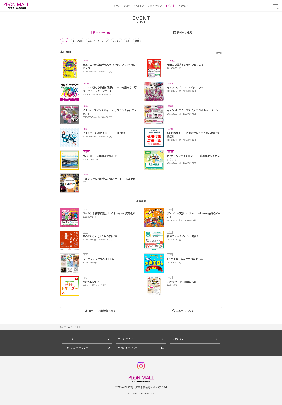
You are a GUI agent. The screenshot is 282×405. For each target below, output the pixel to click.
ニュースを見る (184, 310)
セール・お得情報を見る (102, 310)
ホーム (67, 327)
